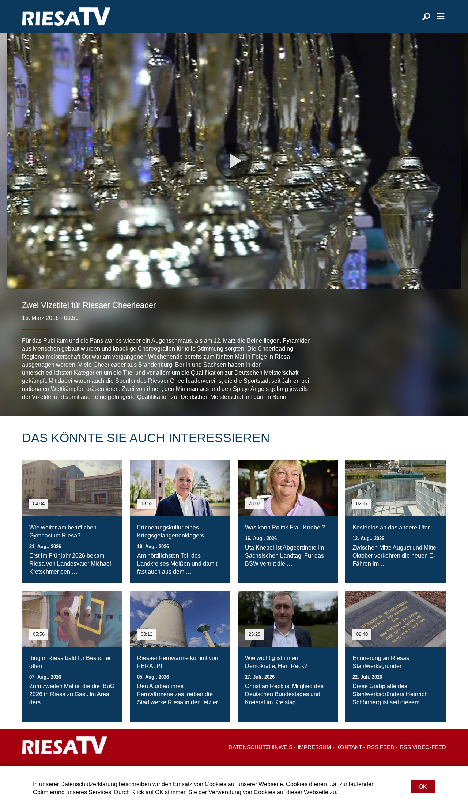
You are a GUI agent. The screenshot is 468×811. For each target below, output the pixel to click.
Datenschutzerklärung (88, 784)
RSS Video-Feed (423, 747)
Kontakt (349, 747)
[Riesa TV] (66, 16)
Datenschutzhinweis (260, 747)
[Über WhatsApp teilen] (424, 386)
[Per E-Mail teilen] (438, 386)
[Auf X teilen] (408, 386)
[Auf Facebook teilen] (393, 386)
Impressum (314, 747)
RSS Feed (381, 747)
